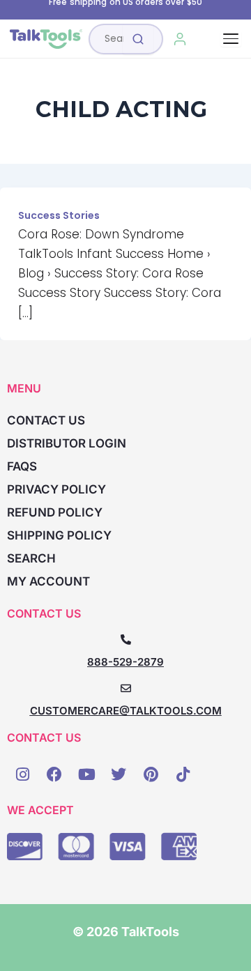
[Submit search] (138, 39)
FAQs (22, 466)
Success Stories (59, 215)
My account (48, 581)
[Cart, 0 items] (211, 39)
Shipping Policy (59, 535)
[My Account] (180, 39)
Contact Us (46, 420)
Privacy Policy (56, 489)
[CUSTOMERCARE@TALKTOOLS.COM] (126, 688)
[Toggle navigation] (230, 39)
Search (31, 558)
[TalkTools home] (46, 39)
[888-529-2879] (126, 639)
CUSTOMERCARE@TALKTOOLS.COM (126, 710)
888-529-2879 (125, 661)
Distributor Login (66, 443)
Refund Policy (54, 512)
